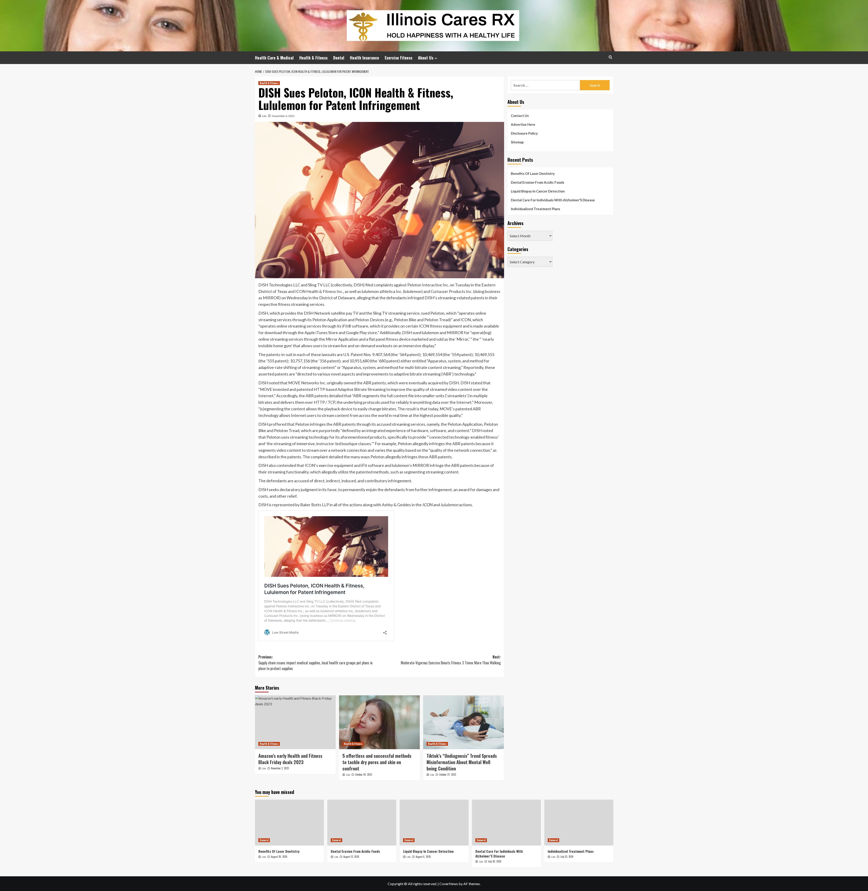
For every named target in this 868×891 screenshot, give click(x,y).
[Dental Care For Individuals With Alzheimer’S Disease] (506, 823)
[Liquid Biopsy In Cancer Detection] (434, 823)
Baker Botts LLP (314, 504)
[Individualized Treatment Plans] (578, 823)
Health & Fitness (313, 58)
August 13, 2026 (351, 856)
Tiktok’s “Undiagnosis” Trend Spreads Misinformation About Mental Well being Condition (462, 762)
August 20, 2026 (279, 856)
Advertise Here (523, 124)
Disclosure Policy (524, 133)
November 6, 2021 (283, 116)
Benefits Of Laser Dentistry (533, 173)
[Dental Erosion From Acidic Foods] (361, 823)
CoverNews (448, 883)
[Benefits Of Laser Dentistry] (289, 823)
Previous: (315, 662)
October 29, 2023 (363, 774)
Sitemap (517, 142)
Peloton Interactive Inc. (428, 284)
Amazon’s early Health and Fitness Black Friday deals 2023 (290, 758)
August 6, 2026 (423, 856)
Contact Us (520, 116)
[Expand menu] (436, 58)
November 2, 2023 (280, 768)
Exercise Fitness (398, 58)
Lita (264, 116)
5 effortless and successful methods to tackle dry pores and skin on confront (376, 762)
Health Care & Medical (274, 58)
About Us (425, 58)
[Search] (610, 57)
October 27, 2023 (447, 774)
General (264, 840)
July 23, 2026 (566, 856)
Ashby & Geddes (396, 504)
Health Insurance (364, 58)
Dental (338, 58)
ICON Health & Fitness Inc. (319, 291)
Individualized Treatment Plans (535, 209)
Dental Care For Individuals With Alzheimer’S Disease (553, 200)
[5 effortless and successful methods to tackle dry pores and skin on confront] (379, 722)
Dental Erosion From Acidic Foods (537, 182)
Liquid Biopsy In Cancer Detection (538, 191)
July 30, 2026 (494, 861)
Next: (451, 659)
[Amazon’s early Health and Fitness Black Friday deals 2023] (295, 722)
